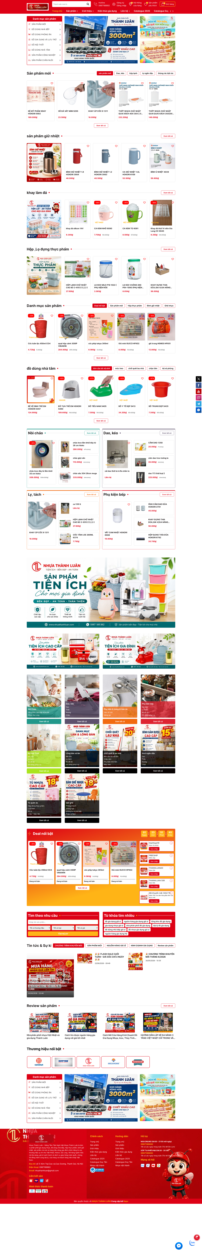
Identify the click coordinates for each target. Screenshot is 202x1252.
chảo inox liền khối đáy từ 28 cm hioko (84, 444)
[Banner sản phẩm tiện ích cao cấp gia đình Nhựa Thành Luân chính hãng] (63, 651)
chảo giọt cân (79, 458)
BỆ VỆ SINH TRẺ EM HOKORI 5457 (37, 407)
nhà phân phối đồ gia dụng (138, 925)
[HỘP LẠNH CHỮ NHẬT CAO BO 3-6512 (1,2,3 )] (77, 269)
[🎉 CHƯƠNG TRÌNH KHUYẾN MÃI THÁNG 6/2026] (135, 961)
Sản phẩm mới (39, 73)
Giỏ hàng (170, 4)
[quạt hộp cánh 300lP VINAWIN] (71, 327)
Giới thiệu (87, 11)
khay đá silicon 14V (74, 228)
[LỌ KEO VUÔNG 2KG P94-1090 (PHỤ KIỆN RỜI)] (134, 269)
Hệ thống (137, 4)
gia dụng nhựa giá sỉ (114, 925)
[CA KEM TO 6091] (134, 212)
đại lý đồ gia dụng (161, 925)
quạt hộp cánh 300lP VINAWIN (67, 344)
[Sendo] (47, 1180)
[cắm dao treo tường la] (140, 462)
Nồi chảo (35, 433)
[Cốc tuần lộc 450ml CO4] (40, 327)
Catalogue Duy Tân (163, 11)
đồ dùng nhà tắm (41, 368)
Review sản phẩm (42, 1006)
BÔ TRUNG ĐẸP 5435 (158, 406)
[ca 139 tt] (65, 508)
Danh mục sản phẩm (44, 306)
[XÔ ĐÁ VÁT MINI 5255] (71, 94)
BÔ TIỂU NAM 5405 (97, 406)
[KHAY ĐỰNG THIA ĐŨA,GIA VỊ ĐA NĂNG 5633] (162, 269)
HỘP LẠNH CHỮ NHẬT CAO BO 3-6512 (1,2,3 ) (77, 286)
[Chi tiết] (171, 842)
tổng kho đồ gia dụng (160, 921)
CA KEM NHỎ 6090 (103, 228)
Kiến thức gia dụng (107, 11)
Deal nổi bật (42, 833)
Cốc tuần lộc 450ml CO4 (39, 343)
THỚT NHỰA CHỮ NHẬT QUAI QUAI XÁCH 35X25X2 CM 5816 (161, 112)
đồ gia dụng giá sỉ (113, 921)
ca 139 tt (77, 504)
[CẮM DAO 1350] (140, 446)
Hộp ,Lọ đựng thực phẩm (48, 249)
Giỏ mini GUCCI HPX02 (129, 343)
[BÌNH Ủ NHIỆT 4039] (162, 156)
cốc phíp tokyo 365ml (98, 343)
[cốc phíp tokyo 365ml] (101, 327)
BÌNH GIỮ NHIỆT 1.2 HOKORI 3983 (103, 173)
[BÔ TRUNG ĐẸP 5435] (161, 389)
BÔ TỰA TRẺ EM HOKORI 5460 (69, 407)
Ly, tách (34, 494)
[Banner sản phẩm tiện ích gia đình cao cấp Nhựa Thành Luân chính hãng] (139, 651)
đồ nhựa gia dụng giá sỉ (138, 929)
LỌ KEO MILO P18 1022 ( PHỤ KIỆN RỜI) (105, 286)
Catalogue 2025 (142, 11)
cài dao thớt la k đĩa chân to (117, 471)
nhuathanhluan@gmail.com (47, 1170)
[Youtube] (153, 1165)
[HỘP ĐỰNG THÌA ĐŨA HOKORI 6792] (140, 538)
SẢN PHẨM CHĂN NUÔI (42, 60)
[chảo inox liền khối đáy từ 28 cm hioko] (65, 446)
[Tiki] (42, 1180)
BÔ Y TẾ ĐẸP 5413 (127, 406)
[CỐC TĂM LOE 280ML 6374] (65, 538)
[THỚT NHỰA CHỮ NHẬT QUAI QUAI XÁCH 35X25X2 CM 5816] (161, 94)
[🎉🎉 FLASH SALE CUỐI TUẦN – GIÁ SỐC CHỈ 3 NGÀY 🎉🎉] (84, 958)
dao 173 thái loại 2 (156, 473)
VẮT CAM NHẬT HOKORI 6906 (116, 533)
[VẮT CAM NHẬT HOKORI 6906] (117, 516)
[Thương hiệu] (39, 1062)
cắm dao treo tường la (158, 458)
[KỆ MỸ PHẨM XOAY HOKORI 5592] (40, 94)
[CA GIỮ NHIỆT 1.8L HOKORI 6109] (134, 156)
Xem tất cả (101, 125)
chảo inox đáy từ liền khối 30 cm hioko (40, 472)
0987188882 (45, 1167)
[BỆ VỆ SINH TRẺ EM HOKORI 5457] (40, 389)
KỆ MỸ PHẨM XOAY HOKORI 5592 (37, 112)
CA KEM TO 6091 (130, 228)
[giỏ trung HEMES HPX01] (161, 327)
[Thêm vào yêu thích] (52, 83)
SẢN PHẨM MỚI (39, 24)
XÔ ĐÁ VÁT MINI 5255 (68, 111)
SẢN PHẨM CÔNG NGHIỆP (43, 55)
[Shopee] (31, 1180)
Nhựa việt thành (97, 1165)
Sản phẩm (153, 4)
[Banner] (157, 27)
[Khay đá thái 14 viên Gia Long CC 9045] (162, 212)
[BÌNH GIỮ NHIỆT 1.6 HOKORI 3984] (77, 156)
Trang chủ (57, 11)
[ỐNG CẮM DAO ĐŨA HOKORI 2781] (140, 508)
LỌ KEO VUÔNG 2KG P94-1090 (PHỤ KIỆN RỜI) (132, 286)
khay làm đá (37, 193)
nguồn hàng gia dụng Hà (116, 934)
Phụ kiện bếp (114, 494)
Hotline (104, 4)
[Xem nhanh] (43, 105)
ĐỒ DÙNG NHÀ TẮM (41, 50)
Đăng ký (120, 3)
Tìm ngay (63, 934)
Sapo (126, 1201)
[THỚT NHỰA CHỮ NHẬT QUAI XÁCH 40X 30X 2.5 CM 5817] (131, 94)
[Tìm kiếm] (88, 4)
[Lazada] (36, 1180)
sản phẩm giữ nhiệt (43, 136)
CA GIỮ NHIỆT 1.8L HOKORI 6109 (131, 173)
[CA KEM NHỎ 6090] (106, 212)
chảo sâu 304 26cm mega (85, 473)
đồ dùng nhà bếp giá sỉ (115, 929)
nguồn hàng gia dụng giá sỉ (136, 921)
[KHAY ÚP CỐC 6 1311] (101, 94)
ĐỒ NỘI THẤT (38, 45)
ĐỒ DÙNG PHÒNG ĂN (41, 34)
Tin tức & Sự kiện (41, 945)
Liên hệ (124, 11)
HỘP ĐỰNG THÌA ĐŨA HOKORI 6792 (158, 536)
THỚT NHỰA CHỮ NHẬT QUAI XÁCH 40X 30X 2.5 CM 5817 (130, 112)
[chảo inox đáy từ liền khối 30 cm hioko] (42, 454)
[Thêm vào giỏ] (38, 105)
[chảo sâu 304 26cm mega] (65, 477)
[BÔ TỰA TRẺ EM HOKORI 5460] (71, 389)
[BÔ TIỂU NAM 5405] (101, 389)
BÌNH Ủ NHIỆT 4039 (160, 172)
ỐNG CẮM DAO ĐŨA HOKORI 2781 (157, 505)
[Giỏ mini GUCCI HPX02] (131, 327)
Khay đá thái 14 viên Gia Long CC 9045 (161, 229)
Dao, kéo (110, 433)
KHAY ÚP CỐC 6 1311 (98, 111)
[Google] (159, 1165)
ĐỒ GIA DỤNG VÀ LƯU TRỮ (44, 39)
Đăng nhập (121, 5)
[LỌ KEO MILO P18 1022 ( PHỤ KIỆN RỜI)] (106, 269)
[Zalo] (142, 1165)
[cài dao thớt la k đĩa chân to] (117, 454)
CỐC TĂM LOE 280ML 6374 (83, 536)
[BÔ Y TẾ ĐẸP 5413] (131, 389)
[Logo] (38, 7)
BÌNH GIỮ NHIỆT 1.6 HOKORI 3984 (75, 173)
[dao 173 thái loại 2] (140, 477)
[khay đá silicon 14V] (77, 212)
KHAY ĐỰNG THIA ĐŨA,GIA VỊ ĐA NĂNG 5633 (160, 286)
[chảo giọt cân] (65, 462)
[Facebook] (148, 1165)
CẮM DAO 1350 (155, 443)
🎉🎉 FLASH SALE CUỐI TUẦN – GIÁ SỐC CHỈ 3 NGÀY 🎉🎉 (109, 957)
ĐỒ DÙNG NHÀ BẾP (40, 29)
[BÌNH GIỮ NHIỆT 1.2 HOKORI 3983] (106, 156)
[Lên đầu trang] (197, 1231)
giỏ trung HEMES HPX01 (160, 343)
